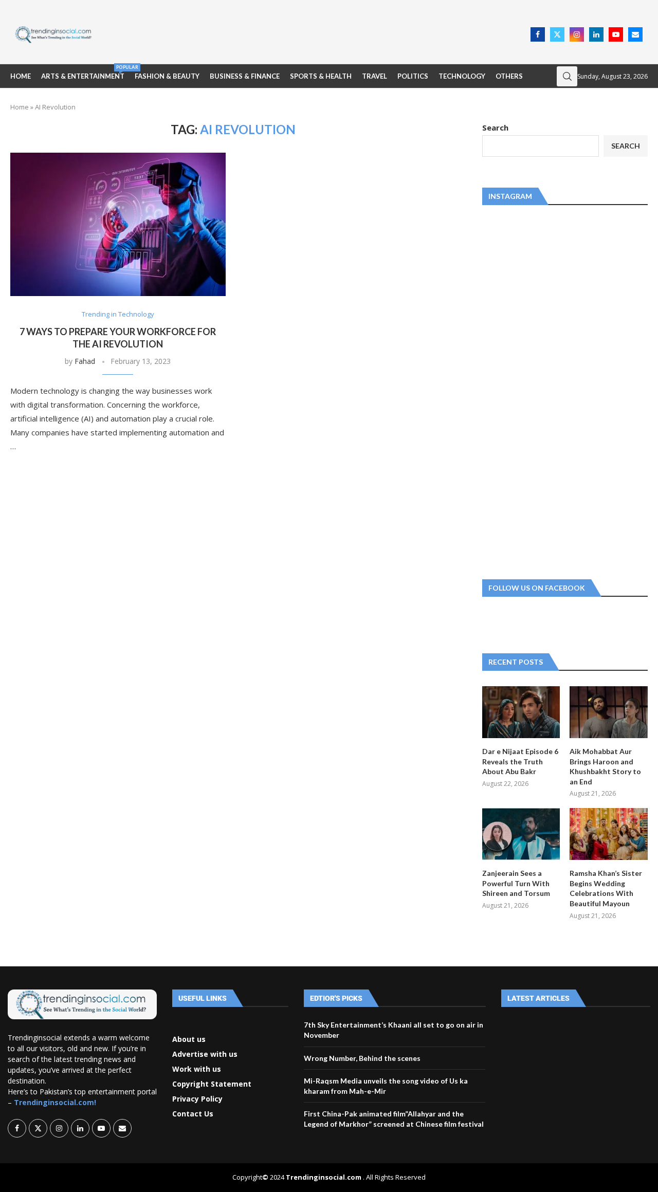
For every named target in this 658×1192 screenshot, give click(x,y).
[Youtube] (616, 34)
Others (509, 76)
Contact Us (192, 1113)
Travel (374, 76)
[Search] (567, 76)
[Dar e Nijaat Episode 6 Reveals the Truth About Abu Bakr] (521, 712)
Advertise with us (204, 1054)
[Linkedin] (596, 34)
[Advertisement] (314, 33)
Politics (412, 76)
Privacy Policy (197, 1099)
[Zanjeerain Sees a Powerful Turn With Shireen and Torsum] (521, 834)
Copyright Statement (211, 1084)
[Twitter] (557, 34)
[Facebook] (538, 34)
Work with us (196, 1069)
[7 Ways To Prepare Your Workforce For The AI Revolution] (118, 224)
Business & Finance (245, 76)
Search (495, 127)
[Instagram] (577, 34)
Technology (461, 76)
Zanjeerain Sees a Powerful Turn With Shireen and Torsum (516, 883)
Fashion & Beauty (167, 76)
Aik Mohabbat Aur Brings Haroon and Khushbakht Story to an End (605, 766)
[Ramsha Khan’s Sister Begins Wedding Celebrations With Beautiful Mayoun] (609, 834)
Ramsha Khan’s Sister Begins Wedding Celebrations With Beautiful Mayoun (606, 888)
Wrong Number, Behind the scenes (362, 1058)
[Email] (635, 34)
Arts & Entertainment (82, 72)
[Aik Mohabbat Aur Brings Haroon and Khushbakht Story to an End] (609, 712)
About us (189, 1039)
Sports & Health (321, 76)
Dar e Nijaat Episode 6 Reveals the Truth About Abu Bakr (520, 761)
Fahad (85, 361)
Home (20, 76)
